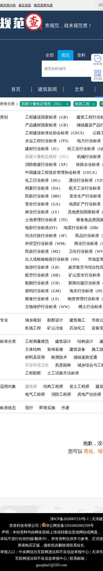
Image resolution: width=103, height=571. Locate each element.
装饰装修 (55, 349)
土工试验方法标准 (63, 373)
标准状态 (8, 408)
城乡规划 (33, 320)
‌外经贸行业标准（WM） (46, 243)
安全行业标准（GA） (44, 204)
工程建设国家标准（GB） (47, 117)
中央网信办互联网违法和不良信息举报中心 (54, 552)
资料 (81, 55)
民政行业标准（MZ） (44, 251)
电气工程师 (35, 394)
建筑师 (31, 386)
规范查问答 (8, 5)
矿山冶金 (55, 328)
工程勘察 (33, 373)
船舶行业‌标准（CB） (43, 283)
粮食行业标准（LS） (43, 299)
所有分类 (7, 104)
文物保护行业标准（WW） (48, 307)
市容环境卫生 (37, 365)
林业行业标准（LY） (43, 212)
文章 (79, 89)
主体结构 (33, 349)
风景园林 (63, 365)
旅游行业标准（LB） (43, 267)
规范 (65, 55)
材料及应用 (35, 357)
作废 (65, 408)
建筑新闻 (47, 89)
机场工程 (33, 328)
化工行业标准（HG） (44, 180)
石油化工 (77, 328)
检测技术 (59, 357)
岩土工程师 (79, 386)
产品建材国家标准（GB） (47, 125)
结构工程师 (53, 386)
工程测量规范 (37, 341)
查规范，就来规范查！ (68, 25)
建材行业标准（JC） (43, 149)
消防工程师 (61, 394)
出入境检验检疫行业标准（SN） (53, 259)
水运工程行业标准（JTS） (48, 141)
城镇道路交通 (85, 357)
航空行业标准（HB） (43, 275)
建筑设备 (77, 349)
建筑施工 (77, 320)
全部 (49, 55)
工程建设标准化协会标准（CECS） (55, 133)
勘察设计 (55, 320)
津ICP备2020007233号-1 (69, 519)
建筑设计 (63, 341)
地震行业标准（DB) (81, 228)
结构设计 (85, 341)
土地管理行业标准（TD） (47, 220)
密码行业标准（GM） (44, 291)
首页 (16, 89)
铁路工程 (86, 104)
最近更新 (24, 5)
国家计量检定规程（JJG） (46, 104)
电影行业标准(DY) (41, 228)
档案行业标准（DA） (44, 188)
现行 (29, 408)
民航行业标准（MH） (44, 196)
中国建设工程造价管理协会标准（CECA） (62, 172)
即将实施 (47, 408)
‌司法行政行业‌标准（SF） (47, 236)
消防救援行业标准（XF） (47, 164)
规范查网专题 (43, 5)
